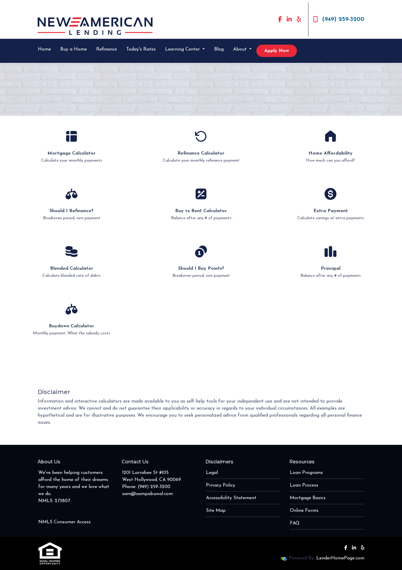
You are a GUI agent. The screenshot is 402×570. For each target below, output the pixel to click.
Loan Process (304, 485)
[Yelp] (299, 19)
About (240, 49)
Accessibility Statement (231, 498)
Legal (212, 472)
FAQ (295, 523)
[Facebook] (280, 19)
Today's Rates (141, 49)
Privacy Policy (220, 485)
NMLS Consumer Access (64, 522)
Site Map (216, 510)
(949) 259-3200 (343, 19)
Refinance (106, 49)
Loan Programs (306, 472)
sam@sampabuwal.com (147, 494)
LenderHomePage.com (340, 558)
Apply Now (276, 50)
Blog (219, 49)
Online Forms (304, 510)
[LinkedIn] (289, 19)
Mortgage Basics (307, 498)
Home (44, 49)
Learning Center (183, 49)
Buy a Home (73, 49)
